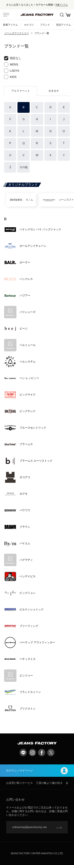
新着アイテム (10, 24)
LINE (23, 752)
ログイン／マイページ (19, 770)
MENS (14, 64)
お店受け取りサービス (19, 782)
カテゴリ (29, 24)
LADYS (14, 70)
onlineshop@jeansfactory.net (29, 827)
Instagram (32, 752)
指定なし (15, 58)
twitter (50, 752)
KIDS (13, 76)
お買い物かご (68, 15)
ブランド (45, 24)
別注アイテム (63, 24)
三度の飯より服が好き (49, 782)
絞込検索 (62, 15)
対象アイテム (62, 5)
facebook (41, 752)
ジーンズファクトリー (16, 33)
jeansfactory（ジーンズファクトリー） (37, 14)
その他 (24, 167)
